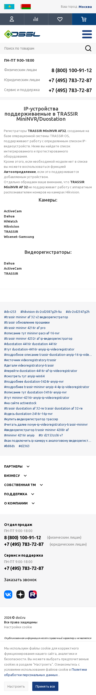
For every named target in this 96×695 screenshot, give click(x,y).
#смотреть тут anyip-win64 (24, 376)
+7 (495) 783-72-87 (70, 80)
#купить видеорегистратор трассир (31, 419)
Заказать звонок (20, 580)
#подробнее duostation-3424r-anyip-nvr (34, 381)
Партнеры (13, 466)
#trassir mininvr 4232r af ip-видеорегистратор (38, 338)
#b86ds (9, 446)
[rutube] (33, 594)
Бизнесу (12, 475)
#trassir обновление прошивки (27, 322)
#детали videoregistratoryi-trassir (29, 365)
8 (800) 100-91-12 (71, 70)
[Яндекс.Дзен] (20, 594)
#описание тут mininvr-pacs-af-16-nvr (32, 333)
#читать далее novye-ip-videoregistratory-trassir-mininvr (46, 424)
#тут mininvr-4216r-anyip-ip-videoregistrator (36, 397)
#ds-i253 (10, 311)
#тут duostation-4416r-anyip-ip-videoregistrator (39, 349)
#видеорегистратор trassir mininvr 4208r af (36, 430)
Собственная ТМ (20, 485)
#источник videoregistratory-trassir (30, 360)
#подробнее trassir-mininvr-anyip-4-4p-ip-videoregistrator (46, 387)
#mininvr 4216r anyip (19, 435)
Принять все (45, 686)
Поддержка (15, 494)
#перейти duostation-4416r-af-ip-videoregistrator (40, 370)
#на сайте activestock (20, 403)
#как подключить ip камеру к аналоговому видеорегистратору (48, 440)
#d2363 (24, 446)
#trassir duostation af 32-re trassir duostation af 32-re (43, 408)
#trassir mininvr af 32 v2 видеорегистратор (36, 317)
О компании (16, 503)
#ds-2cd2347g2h (78, 311)
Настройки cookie (18, 627)
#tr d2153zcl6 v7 (51, 435)
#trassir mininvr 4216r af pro (25, 327)
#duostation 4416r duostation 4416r (30, 344)
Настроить (16, 686)
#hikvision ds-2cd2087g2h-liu (41, 311)
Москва (85, 6)
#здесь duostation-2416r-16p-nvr (28, 413)
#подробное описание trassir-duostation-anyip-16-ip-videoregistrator (47, 354)
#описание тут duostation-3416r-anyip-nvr (35, 392)
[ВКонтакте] (8, 594)
